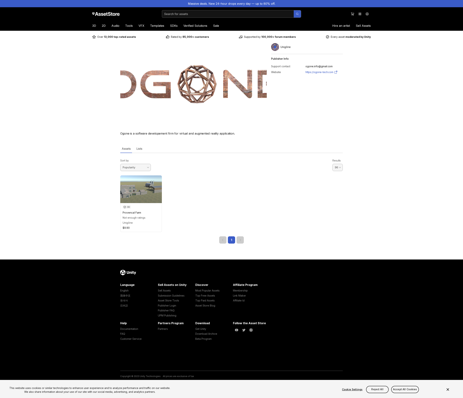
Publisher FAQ (166, 310)
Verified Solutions (195, 25)
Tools (129, 25)
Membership (240, 290)
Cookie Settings (352, 389)
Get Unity (200, 328)
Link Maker (239, 295)
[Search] (297, 14)
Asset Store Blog (205, 305)
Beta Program (203, 338)
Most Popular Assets (207, 290)
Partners (163, 328)
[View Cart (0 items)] (352, 14)
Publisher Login (167, 305)
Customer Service (131, 338)
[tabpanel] (231, 198)
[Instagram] (251, 330)
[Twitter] (243, 330)
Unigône (128, 222)
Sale (216, 25)
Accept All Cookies (405, 389)
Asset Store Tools (168, 300)
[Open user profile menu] (367, 14)
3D (94, 25)
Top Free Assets (205, 295)
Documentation (129, 328)
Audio (115, 25)
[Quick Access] (360, 14)
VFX (141, 25)
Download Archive (206, 333)
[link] (222, 240)
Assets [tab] (126, 148)
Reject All (377, 389)
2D (104, 25)
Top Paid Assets (205, 300)
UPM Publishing (167, 315)
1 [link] (231, 240)
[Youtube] (236, 330)
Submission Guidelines (171, 295)
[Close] (448, 389)
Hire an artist (341, 25)
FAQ (122, 333)
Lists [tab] (139, 148)
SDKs (174, 25)
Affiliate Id (239, 300)
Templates (157, 25)
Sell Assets (363, 25)
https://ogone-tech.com (319, 72)
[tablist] (231, 148)
